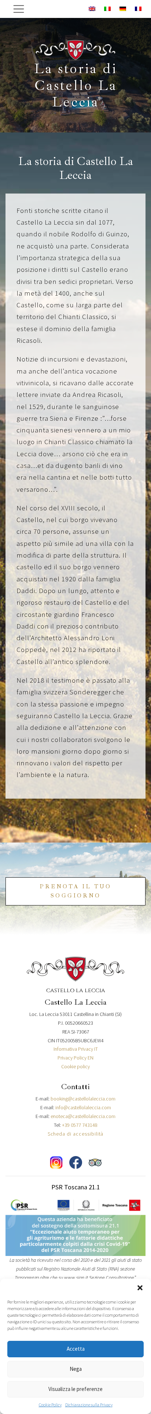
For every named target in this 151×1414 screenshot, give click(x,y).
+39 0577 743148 (79, 1125)
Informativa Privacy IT (76, 1049)
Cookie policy (75, 1066)
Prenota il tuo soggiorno (75, 891)
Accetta (76, 1348)
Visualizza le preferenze (75, 1388)
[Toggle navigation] (18, 9)
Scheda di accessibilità (76, 1133)
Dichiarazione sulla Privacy (89, 1404)
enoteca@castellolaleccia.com (83, 1116)
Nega (76, 1368)
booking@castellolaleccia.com (83, 1098)
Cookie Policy (50, 1404)
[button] (140, 1287)
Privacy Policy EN (75, 1057)
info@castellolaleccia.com (83, 1107)
